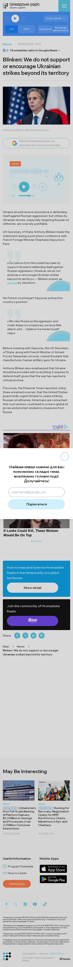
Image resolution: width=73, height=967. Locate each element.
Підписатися (36, 504)
